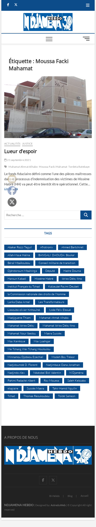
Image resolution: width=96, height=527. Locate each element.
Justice (27, 143)
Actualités (12, 143)
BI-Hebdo (54, 495)
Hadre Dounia (72, 270)
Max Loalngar (42, 341)
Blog (70, 495)
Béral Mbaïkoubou (19, 263)
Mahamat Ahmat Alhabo (23, 166)
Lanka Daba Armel (19, 302)
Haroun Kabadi (17, 278)
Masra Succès (52, 333)
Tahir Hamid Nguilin (64, 388)
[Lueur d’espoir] (48, 107)
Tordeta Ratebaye (79, 166)
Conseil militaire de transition (57, 263)
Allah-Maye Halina (19, 255)
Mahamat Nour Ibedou (22, 333)
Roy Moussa (51, 380)
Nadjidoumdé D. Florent (23, 365)
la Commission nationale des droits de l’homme (37, 294)
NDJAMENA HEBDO (18, 505)
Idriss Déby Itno (72, 278)
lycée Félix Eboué (60, 310)
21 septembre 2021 (19, 160)
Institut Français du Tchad (24, 286)
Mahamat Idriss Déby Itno (59, 325)
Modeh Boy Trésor (63, 357)
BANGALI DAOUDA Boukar (56, 255)
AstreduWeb (58, 505)
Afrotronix (46, 247)
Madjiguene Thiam (19, 317)
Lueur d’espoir (20, 151)
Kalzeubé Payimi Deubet (63, 286)
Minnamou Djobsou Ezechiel (25, 357)
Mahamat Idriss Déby (21, 325)
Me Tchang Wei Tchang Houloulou (29, 349)
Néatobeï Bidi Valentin (47, 372)
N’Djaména (76, 372)
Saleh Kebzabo (76, 380)
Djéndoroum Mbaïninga (22, 270)
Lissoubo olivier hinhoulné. (24, 310)
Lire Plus (13, 189)
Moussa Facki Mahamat (53, 166)
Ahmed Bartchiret (72, 247)
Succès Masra (35, 388)
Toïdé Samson (66, 396)
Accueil (84, 495)
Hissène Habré (44, 278)
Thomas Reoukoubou (36, 396)
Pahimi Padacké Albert (21, 380)
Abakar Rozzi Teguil (20, 247)
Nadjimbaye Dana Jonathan (63, 365)
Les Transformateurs (51, 302)
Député (50, 270)
